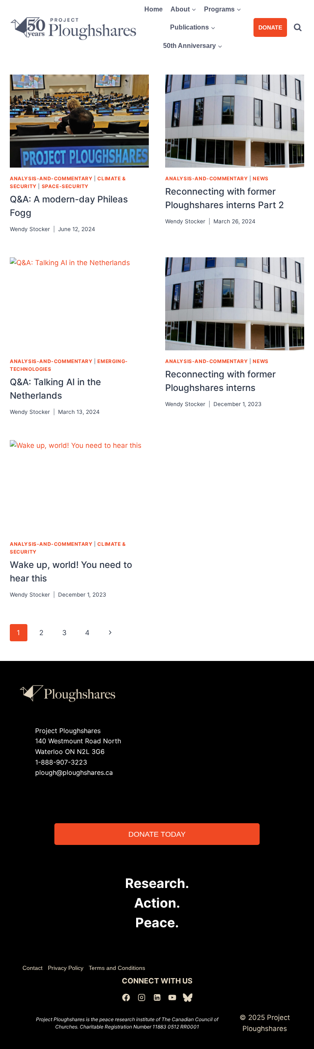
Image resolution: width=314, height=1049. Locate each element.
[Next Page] (110, 632)
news (260, 178)
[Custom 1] (187, 997)
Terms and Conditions (117, 968)
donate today (157, 834)
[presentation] (79, 121)
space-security (65, 186)
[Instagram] (141, 997)
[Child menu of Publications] (193, 27)
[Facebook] (126, 997)
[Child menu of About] (183, 9)
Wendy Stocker (30, 229)
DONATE (270, 27)
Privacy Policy (65, 968)
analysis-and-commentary (51, 178)
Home (153, 9)
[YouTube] (172, 997)
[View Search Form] (297, 27)
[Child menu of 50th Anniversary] (193, 46)
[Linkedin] (156, 997)
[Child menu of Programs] (222, 9)
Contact (32, 968)
